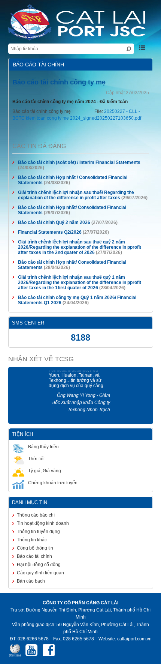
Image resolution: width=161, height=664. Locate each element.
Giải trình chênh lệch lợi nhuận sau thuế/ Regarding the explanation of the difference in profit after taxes (71, 195)
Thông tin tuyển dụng (33, 531)
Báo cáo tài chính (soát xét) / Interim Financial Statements (74, 162)
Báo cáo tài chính (29, 556)
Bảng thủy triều (38, 446)
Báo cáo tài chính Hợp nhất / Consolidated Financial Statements (80, 177)
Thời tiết (31, 458)
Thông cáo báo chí (31, 515)
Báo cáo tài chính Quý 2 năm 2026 (49, 222)
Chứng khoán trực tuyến (48, 482)
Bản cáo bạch (26, 581)
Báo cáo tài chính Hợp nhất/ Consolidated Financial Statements (80, 207)
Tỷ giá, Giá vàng (39, 470)
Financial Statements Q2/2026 (45, 232)
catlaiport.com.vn (134, 631)
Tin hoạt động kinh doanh (38, 523)
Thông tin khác (27, 539)
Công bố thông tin (30, 548)
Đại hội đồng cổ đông (34, 564)
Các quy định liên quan (35, 572)
